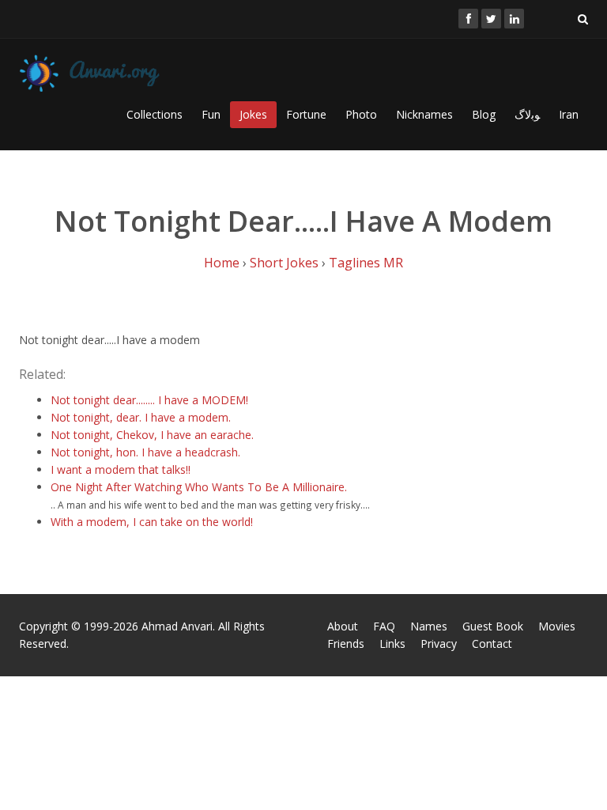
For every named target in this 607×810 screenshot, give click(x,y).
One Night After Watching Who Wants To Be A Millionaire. (199, 486)
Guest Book (492, 626)
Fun (211, 114)
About (342, 626)
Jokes (253, 114)
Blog (484, 114)
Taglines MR (366, 262)
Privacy (438, 643)
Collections (154, 114)
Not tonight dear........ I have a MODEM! (149, 399)
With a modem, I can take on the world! (152, 521)
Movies (556, 626)
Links (392, 643)
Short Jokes (284, 262)
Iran (569, 114)
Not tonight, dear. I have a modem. (141, 417)
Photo (361, 114)
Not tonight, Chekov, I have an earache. (152, 434)
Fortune (306, 114)
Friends (345, 643)
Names (428, 626)
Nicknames (424, 114)
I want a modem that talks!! (120, 469)
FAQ (384, 626)
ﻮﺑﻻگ (527, 114)
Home (221, 262)
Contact (492, 643)
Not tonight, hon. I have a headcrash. (145, 452)
